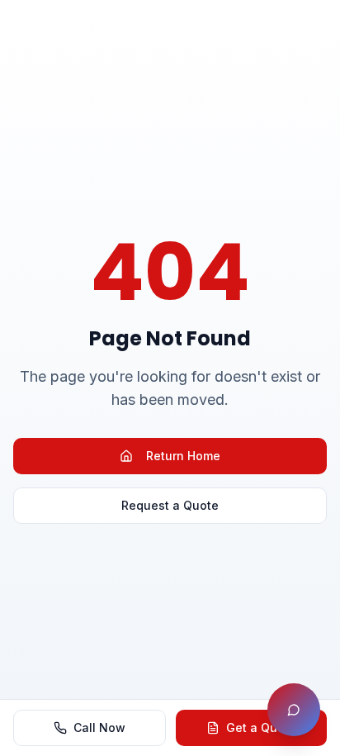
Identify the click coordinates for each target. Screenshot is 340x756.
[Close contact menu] (293, 709)
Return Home (183, 456)
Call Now (99, 727)
